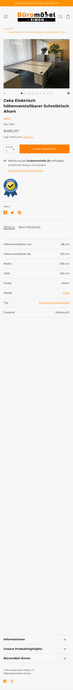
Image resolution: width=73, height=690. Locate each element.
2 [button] (25, 93)
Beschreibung (29, 227)
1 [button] (22, 93)
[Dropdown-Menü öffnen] (64, 639)
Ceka (7, 118)
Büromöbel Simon (20, 673)
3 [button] (29, 93)
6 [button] (40, 93)
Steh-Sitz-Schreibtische (54, 302)
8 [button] (48, 93)
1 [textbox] (6, 150)
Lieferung (27, 136)
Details (9, 227)
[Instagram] (12, 681)
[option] (36, 63)
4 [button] (33, 93)
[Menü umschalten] (6, 16)
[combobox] (10, 149)
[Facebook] (5, 681)
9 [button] (51, 93)
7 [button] (44, 93)
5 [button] (36, 93)
